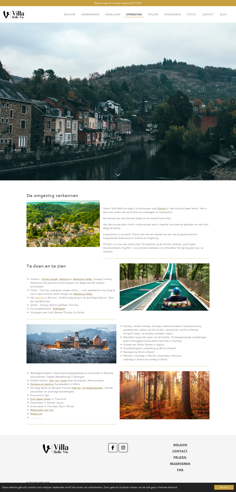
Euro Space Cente (40, 399)
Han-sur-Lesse (58, 380)
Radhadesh (59, 308)
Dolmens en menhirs (42, 384)
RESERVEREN (180, 463)
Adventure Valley (83, 279)
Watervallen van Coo (42, 410)
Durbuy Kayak (50, 279)
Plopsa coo (36, 413)
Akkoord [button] (224, 487)
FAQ (180, 470)
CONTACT (180, 451)
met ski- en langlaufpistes (87, 388)
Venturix (64, 279)
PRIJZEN (180, 457)
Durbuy (161, 208)
